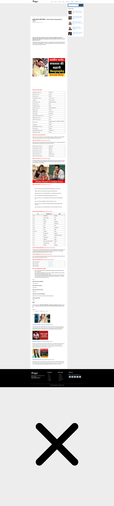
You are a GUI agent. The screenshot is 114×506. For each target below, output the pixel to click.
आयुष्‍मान (51, 193)
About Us (60, 374)
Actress (59, 1)
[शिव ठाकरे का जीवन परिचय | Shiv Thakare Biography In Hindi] (40, 339)
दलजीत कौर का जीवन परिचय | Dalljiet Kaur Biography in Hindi (43, 324)
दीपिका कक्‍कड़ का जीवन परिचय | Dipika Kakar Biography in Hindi (43, 359)
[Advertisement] (48, 10)
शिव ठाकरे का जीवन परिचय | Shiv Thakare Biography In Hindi (43, 341)
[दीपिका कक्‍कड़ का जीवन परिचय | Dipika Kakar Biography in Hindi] (40, 357)
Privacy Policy (61, 378)
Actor (55, 1)
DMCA (60, 380)
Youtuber (49, 378)
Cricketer (72, 1)
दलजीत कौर (48, 160)
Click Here (51, 262)
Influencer (67, 1)
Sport (49, 377)
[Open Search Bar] (80, 1)
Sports (63, 1)
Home (52, 1)
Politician (76, 1)
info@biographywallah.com (76, 374)
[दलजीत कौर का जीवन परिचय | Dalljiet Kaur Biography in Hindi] (42, 322)
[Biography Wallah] (35, 1)
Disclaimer (60, 377)
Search (81, 5)
